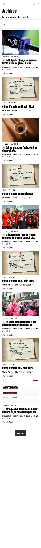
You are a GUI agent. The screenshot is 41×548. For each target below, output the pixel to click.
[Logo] (4, 4)
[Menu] (38, 4)
